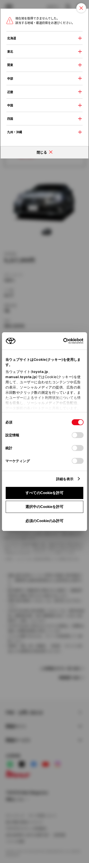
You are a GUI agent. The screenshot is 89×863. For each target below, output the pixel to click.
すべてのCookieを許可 (44, 493)
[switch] (78, 435)
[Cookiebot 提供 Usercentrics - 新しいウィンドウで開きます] (61, 341)
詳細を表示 (65, 479)
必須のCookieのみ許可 (44, 521)
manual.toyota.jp (20, 377)
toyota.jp (40, 371)
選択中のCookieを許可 (44, 506)
